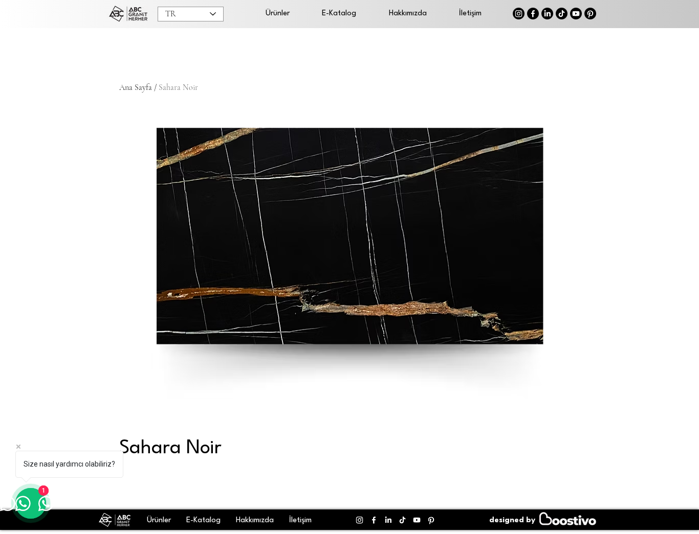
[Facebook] (533, 13)
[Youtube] (576, 13)
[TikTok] (561, 13)
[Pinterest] (590, 13)
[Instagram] (519, 13)
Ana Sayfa (135, 87)
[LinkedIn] (547, 13)
